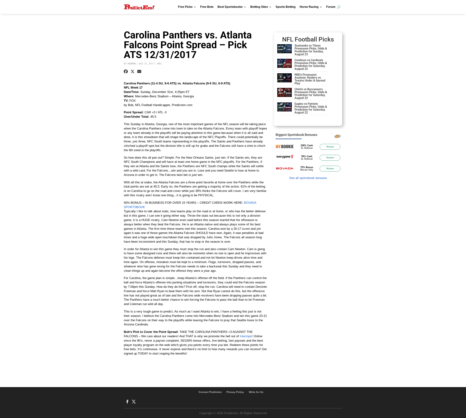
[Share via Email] (139, 71)
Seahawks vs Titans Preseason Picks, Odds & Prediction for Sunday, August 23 (311, 50)
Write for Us (256, 392)
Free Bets (207, 6)
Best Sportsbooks (230, 6)
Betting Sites (259, 6)
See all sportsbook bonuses (308, 178)
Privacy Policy (235, 392)
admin (132, 63)
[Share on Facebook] (126, 71)
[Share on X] (133, 71)
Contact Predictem (210, 392)
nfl (159, 63)
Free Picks (185, 6)
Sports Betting (286, 6)
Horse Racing (309, 6)
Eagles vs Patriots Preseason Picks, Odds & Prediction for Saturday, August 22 (311, 108)
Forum (330, 6)
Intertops (246, 336)
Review (330, 147)
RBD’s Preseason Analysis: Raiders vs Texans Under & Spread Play (310, 79)
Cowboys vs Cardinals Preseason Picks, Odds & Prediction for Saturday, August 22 (311, 64)
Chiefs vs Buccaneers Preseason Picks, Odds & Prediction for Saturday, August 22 (311, 93)
